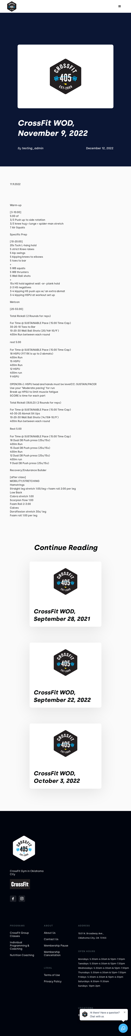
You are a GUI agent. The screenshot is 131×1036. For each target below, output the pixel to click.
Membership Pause (56, 945)
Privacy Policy (53, 981)
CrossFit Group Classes (19, 934)
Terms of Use (52, 975)
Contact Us (51, 939)
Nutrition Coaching (22, 955)
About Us (49, 932)
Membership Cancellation (52, 953)
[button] (119, 6)
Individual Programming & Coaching (19, 945)
